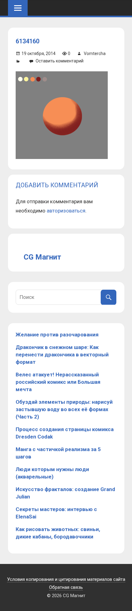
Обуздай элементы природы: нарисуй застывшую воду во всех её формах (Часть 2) (64, 409)
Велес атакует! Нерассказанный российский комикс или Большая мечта (58, 381)
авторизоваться (66, 211)
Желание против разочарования (57, 334)
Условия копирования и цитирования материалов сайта (66, 579)
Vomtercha (95, 53)
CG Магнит (42, 257)
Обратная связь (66, 587)
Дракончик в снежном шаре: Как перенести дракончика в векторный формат (62, 354)
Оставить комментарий (59, 60)
